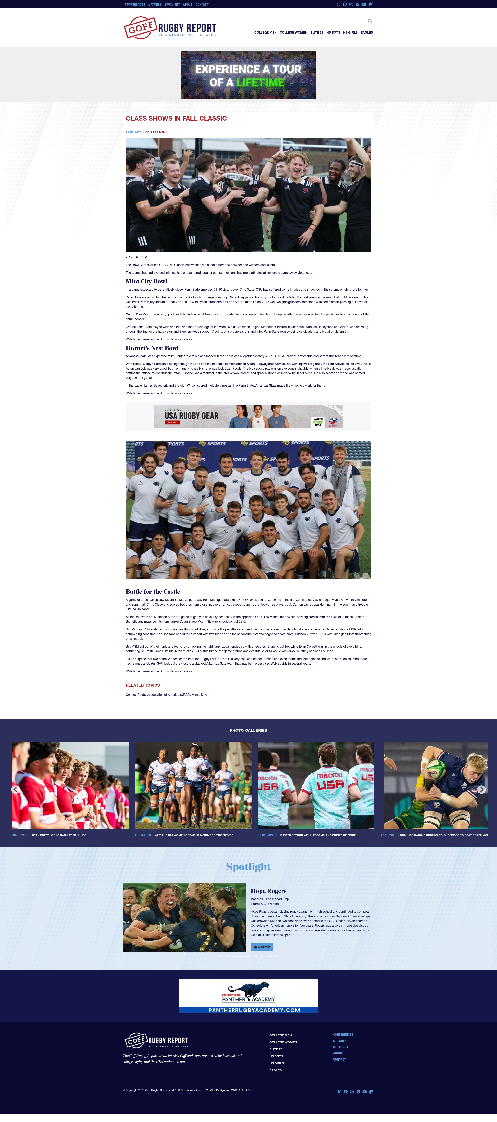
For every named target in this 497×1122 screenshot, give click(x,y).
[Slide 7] (262, 937)
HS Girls (350, 32)
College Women (293, 32)
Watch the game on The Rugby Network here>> (159, 320)
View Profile (262, 925)
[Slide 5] (248, 937)
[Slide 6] (255, 937)
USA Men (267, 888)
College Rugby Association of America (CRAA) (158, 675)
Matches (155, 4)
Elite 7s (316, 32)
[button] (141, 900)
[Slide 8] (269, 937)
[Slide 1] (220, 937)
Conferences (135, 4)
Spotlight (172, 4)
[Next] (481, 770)
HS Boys (333, 32)
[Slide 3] (234, 937)
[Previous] (15, 770)
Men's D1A (199, 675)
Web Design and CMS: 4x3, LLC (230, 1054)
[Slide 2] (227, 937)
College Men (265, 32)
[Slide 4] (241, 937)
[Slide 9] (276, 937)
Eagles (367, 32)
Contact (202, 4)
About (188, 4)
